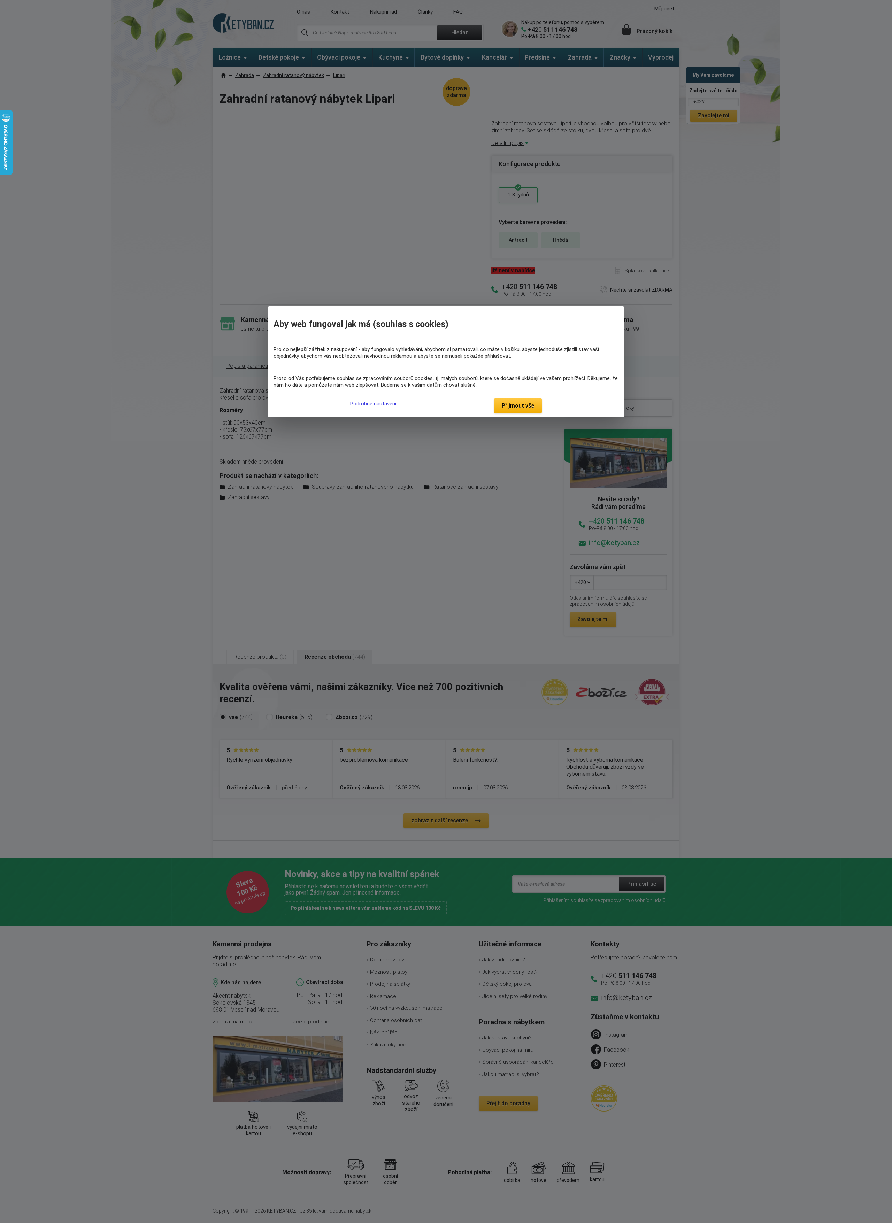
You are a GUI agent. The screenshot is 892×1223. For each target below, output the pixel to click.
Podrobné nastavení (373, 404)
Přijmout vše (518, 405)
